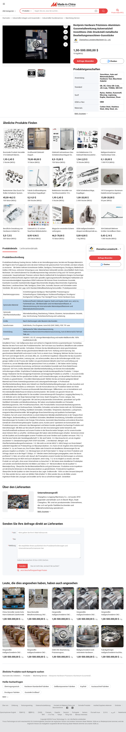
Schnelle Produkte (84, 705)
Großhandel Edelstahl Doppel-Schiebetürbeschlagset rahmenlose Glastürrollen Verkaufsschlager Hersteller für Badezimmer (38, 153)
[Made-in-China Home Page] (63, 4)
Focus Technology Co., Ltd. (61, 719)
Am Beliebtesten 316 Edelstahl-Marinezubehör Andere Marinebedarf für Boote (85, 153)
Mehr (4, 697)
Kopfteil (83, 686)
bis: (14, 539)
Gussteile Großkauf (32, 692)
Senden (22, 566)
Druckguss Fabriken (12, 692)
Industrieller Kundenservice (52, 18)
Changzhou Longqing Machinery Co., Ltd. (95, 39)
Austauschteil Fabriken (100, 686)
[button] (3, 3)
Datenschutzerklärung (43, 705)
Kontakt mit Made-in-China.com (64, 705)
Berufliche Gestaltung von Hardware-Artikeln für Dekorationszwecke (13, 230)
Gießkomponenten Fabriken (64, 686)
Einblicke (118, 705)
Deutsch (66, 712)
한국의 (105, 712)
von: (14, 532)
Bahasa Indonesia (81, 714)
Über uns (5, 705)
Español (57, 712)
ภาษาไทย (51, 714)
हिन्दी (43, 714)
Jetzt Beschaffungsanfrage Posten (32, 570)
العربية (113, 712)
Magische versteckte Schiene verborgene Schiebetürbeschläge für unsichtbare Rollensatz (63, 230)
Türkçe (59, 714)
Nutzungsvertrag (26, 705)
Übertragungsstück (11, 686)
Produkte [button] (25, 11)
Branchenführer (58, 707)
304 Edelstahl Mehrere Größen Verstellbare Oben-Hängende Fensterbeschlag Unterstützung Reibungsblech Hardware (111, 230)
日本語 (40, 712)
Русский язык (95, 712)
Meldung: (12, 545)
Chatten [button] (113, 61)
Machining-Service (72, 18)
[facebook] (67, 707)
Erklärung (15, 705)
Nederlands (122, 712)
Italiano (84, 712)
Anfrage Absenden (85, 61)
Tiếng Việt (68, 714)
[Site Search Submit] (103, 10)
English (13, 712)
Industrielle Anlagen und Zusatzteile (26, 18)
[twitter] (72, 707)
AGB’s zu (95, 724)
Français (48, 712)
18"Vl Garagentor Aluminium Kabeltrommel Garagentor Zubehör (112, 192)
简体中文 (22, 712)
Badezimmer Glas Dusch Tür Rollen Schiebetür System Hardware (13, 192)
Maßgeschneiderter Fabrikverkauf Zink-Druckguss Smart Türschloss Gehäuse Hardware (112, 153)
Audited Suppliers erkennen (103, 705)
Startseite (6, 18)
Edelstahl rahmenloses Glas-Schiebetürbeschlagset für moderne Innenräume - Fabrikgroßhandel (63, 153)
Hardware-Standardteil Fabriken (36, 686)
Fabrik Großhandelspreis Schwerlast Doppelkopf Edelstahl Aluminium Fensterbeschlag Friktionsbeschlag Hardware (38, 192)
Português (75, 712)
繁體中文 (31, 712)
